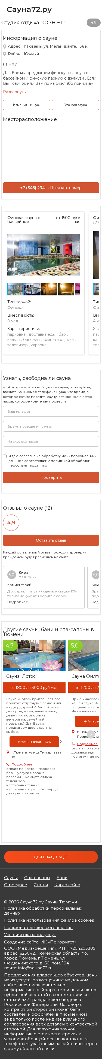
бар (62, 334)
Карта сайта (67, 884)
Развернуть (14, 91)
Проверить (51, 477)
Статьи (41, 884)
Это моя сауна (75, 104)
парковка (16, 334)
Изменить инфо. (26, 104)
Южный (31, 54)
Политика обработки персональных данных (43, 911)
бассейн (31, 339)
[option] (34, 720)
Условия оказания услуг (30, 934)
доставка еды (42, 334)
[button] (75, 232)
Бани (62, 877)
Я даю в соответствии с (52, 460)
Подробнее (17, 602)
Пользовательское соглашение (38, 927)
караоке (39, 345)
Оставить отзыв (51, 540)
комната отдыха (58, 339)
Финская (15, 307)
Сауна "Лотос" (21, 676)
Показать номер (66, 187)
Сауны (11, 877)
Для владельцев (51, 857)
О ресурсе (15, 884)
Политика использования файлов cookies (49, 920)
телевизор (17, 345)
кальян (13, 339)
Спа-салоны (37, 877)
